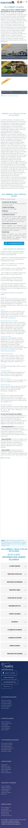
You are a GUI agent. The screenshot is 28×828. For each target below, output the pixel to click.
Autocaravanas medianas (6, 744)
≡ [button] (26, 2)
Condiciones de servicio (6, 810)
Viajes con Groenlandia (6, 772)
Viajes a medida (4, 771)
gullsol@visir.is (12, 318)
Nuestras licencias (5, 814)
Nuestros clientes (5, 812)
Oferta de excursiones (6, 700)
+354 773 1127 (6, 686)
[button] (25, 825)
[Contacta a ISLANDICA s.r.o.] (14, 243)
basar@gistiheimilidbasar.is (8, 351)
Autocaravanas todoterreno (7, 748)
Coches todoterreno (5, 726)
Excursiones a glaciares (6, 703)
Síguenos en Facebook (10, 673)
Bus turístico (4, 794)
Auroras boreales (5, 708)
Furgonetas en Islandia (6, 751)
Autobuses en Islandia (6, 792)
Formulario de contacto (6, 815)
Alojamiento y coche (5, 766)
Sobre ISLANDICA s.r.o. (6, 807)
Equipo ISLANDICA (5, 809)
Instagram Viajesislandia (8, 677)
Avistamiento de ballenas (6, 705)
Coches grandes (4, 725)
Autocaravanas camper (6, 749)
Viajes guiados (4, 764)
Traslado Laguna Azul (5, 789)
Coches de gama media (6, 723)
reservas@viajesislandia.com (9, 682)
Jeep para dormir (5, 729)
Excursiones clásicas (5, 706)
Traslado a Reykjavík (5, 786)
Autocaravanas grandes (6, 746)
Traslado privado (5, 790)
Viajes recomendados (6, 767)
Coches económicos (5, 721)
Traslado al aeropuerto (6, 787)
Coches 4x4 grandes (5, 728)
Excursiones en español (6, 702)
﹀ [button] (25, 564)
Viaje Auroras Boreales (6, 769)
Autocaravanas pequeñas (6, 743)
